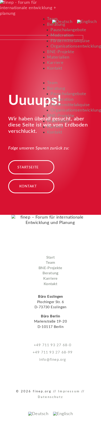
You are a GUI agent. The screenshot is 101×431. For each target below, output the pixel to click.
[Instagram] (17, 375)
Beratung (56, 88)
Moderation (62, 35)
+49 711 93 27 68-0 (52, 345)
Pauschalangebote (68, 30)
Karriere (55, 63)
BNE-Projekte (60, 52)
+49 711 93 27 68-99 (52, 352)
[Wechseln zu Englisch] (87, 21)
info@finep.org (52, 359)
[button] (72, 77)
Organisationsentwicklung (75, 46)
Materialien (58, 57)
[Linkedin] (5, 375)
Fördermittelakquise (70, 41)
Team (52, 83)
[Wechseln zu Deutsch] (62, 21)
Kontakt (54, 68)
